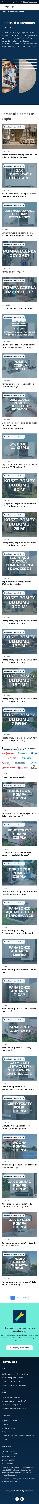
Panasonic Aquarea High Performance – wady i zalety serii (17, 931)
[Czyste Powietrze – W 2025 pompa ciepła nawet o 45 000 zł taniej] (19, 326)
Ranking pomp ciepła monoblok (13, 1378)
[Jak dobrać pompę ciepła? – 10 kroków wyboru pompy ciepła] (19, 1185)
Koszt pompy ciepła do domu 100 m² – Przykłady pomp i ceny (19, 622)
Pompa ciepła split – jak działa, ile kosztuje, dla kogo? (18, 385)
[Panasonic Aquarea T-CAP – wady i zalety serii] (19, 990)
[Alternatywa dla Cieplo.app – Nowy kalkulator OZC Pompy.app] (19, 175)
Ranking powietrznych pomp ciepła (15, 1374)
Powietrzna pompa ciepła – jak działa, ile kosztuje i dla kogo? (16, 853)
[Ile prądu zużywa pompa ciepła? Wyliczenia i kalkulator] (19, 563)
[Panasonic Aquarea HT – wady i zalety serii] (19, 1029)
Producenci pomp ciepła (13, 777)
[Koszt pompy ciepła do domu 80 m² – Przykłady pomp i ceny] (19, 485)
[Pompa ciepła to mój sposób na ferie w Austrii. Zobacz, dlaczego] (19, 136)
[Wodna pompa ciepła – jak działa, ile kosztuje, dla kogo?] (19, 1146)
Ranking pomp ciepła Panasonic (14, 1385)
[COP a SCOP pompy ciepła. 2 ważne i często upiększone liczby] (19, 873)
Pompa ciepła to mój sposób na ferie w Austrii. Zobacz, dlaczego (19, 156)
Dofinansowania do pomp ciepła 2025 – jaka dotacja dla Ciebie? (17, 234)
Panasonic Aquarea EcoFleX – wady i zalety (19, 971)
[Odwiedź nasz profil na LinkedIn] (22, 1499)
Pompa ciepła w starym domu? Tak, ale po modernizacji (19, 1283)
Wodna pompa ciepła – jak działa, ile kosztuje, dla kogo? (19, 1166)
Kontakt (5, 1439)
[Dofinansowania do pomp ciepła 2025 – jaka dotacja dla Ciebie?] (19, 214)
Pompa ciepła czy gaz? (13, 271)
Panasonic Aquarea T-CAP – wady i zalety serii (19, 1009)
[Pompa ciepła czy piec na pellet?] (19, 289)
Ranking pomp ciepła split (11, 1381)
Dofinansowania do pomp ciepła (14, 1408)
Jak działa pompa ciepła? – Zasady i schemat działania (19, 1244)
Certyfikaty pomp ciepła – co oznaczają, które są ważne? (16, 1127)
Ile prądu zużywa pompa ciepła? (14, 1401)
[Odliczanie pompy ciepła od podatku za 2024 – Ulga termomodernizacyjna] (19, 404)
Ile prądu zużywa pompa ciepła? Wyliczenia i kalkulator (17, 583)
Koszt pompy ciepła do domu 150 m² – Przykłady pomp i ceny (19, 700)
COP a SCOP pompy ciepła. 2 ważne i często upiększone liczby (19, 892)
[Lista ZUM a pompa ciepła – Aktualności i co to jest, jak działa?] (19, 1068)
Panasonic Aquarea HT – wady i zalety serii (17, 1049)
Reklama (5, 1424)
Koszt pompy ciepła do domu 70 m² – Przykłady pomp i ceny (19, 544)
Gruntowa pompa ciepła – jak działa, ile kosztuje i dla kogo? (19, 814)
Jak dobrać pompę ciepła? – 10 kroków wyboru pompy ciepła (17, 1205)
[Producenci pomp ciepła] (19, 758)
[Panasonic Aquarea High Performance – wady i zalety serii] (19, 912)
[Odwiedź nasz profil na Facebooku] (17, 1499)
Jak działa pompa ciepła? (11, 1397)
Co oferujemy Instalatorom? (19, 1348)
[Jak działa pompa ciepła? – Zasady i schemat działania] (19, 1224)
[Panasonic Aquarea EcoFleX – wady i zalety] (19, 951)
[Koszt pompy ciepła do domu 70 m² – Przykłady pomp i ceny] (19, 524)
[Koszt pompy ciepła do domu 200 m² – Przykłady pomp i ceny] (19, 719)
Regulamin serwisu (8, 1428)
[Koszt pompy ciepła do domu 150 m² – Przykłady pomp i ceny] (19, 680)
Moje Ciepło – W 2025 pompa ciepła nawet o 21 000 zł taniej (19, 465)
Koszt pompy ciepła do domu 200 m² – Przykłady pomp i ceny (19, 739)
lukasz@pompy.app (30, 2)
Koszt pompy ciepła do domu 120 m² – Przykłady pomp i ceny (19, 661)
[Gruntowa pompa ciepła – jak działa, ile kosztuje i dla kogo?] (19, 794)
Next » (25, 1298)
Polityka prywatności (10, 1432)
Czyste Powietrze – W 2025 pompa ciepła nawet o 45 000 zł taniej (18, 346)
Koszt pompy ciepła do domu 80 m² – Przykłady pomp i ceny (19, 504)
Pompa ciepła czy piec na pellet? (17, 308)
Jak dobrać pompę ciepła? (12, 1405)
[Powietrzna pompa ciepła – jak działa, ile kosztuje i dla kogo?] (19, 834)
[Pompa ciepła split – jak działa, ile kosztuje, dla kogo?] (19, 365)
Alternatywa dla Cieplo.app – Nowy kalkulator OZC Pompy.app (19, 195)
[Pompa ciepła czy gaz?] (19, 253)
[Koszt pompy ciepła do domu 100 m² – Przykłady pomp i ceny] (19, 602)
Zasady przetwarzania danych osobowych (18, 1435)
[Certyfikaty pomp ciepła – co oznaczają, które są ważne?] (19, 1107)
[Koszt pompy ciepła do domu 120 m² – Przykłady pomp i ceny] (19, 641)
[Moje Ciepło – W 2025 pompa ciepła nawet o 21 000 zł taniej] (19, 446)
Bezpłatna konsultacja (10, 1421)
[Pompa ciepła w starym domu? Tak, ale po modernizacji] (19, 1263)
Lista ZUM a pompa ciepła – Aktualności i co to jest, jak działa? (18, 1088)
